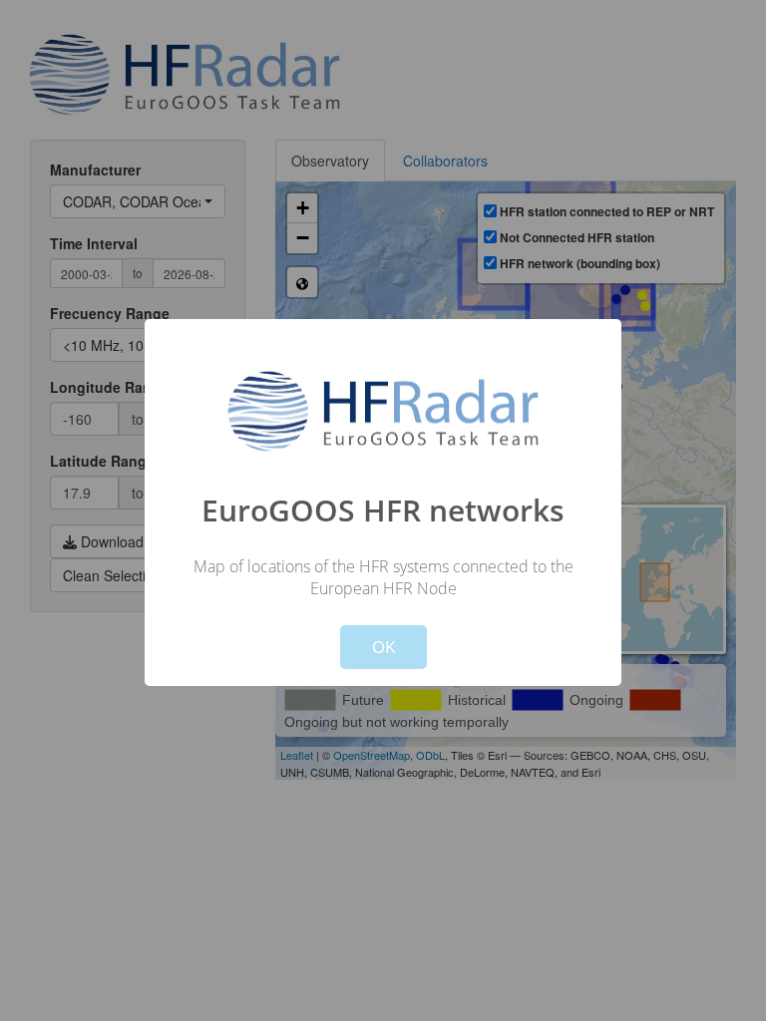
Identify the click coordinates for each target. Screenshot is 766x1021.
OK (383, 646)
